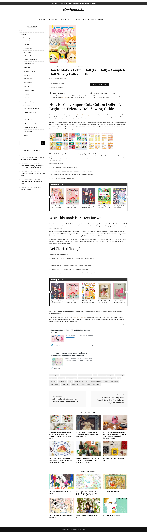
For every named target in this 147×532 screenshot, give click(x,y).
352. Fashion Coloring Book (111, 515)
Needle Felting (29, 90)
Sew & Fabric (64, 19)
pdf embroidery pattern (96, 381)
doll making (53, 378)
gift (119, 378)
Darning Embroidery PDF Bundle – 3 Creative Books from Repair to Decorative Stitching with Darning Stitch (61, 435)
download (81, 378)
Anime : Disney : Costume (32, 108)
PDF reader (64, 97)
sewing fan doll (65, 384)
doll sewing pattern (71, 378)
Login (92, 19)
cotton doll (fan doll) (78, 317)
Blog (22, 31)
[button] (50, 196)
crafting (101, 375)
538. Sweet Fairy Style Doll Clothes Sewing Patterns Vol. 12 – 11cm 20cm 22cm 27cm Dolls (87, 434)
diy (106, 375)
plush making (114, 381)
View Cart (101, 19)
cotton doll (63, 375)
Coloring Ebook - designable (29, 171)
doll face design (119, 375)
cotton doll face (72, 375)
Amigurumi (28, 78)
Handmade (53, 381)
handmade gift (62, 381)
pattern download (79, 381)
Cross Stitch (29, 41)
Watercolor (28, 131)
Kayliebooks (73, 9)
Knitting (27, 86)
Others (27, 94)
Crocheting (28, 82)
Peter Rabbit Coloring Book (112, 491)
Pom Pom (28, 98)
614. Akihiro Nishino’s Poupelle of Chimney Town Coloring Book (31, 181)
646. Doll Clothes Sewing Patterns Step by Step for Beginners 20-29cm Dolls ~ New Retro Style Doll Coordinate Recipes (114, 435)
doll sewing (61, 378)
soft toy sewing (96, 384)
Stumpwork (28, 49)
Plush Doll (106, 381)
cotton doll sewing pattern (85, 375)
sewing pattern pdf (86, 384)
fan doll (100, 378)
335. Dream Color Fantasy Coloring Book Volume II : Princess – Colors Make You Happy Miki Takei (87, 493)
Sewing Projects (30, 71)
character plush (54, 375)
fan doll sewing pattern (110, 378)
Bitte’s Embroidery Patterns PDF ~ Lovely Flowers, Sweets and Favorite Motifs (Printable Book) (61, 460)
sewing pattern (75, 384)
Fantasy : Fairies (30, 116)
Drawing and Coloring (27, 102)
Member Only (29, 120)
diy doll (111, 375)
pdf (87, 381)
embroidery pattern (90, 378)
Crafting (61, 66)
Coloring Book (27, 105)
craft (95, 375)
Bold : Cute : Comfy (31, 112)
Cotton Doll (53, 66)
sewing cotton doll (55, 384)
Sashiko (27, 45)
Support (85, 19)
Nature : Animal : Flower (32, 124)
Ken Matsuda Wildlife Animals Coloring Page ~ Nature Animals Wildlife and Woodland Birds (33, 157)
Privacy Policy (81, 529)
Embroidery (52, 19)
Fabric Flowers (29, 63)
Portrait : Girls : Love (31, 128)
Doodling (25, 135)
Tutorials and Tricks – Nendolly (30, 163)
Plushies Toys (29, 67)
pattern (70, 381)
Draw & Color (41, 19)
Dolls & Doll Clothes (71, 66)
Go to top (125, 324)
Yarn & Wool (75, 19)
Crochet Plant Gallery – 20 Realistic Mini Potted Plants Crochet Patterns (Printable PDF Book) (87, 460)
